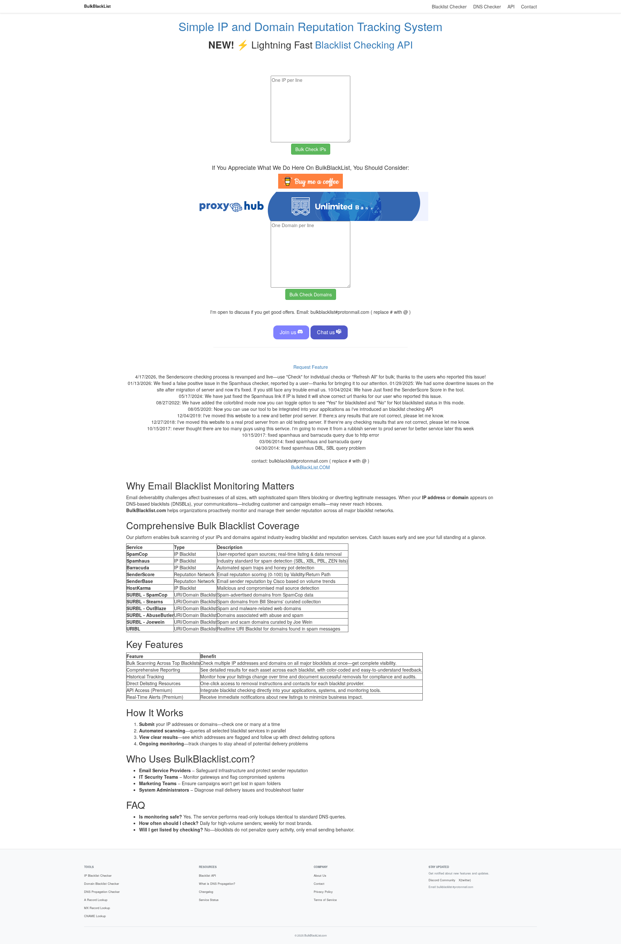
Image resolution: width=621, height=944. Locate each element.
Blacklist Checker (449, 6)
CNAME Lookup (95, 916)
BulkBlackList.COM (310, 467)
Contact (529, 6)
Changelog (206, 892)
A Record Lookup (95, 900)
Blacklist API (207, 875)
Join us (289, 332)
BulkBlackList (97, 6)
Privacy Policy (323, 892)
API (511, 6)
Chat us (326, 332)
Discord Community (442, 880)
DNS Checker (487, 6)
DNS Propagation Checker (102, 892)
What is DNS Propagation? (217, 884)
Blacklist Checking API (364, 44)
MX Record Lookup (97, 908)
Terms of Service (325, 900)
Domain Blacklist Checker (101, 884)
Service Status (209, 900)
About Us (320, 875)
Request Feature (310, 367)
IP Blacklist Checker (98, 875)
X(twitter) (465, 880)
